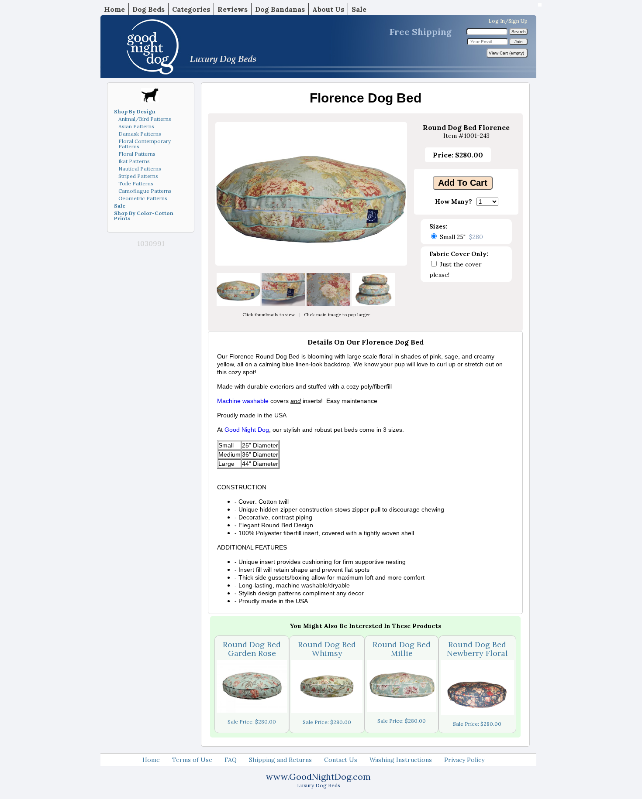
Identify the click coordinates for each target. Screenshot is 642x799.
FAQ (230, 760)
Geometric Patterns (142, 198)
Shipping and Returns (280, 760)
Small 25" (461, 237)
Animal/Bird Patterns (144, 119)
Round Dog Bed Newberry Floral (477, 648)
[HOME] (253, 46)
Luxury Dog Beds (318, 785)
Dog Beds (148, 9)
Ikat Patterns (134, 161)
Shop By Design (134, 111)
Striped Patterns (138, 176)
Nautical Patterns (139, 168)
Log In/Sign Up (508, 20)
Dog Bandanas (280, 9)
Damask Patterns (139, 133)
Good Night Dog (246, 429)
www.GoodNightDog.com (318, 776)
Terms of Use (192, 760)
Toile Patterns (135, 183)
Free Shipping (421, 31)
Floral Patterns (136, 153)
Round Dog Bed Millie (402, 648)
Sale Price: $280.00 (252, 721)
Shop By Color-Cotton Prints (143, 216)
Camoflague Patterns (145, 191)
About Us (328, 9)
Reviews (232, 9)
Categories (191, 9)
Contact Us (340, 760)
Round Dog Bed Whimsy (327, 648)
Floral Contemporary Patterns (144, 144)
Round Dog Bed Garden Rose (252, 648)
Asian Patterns (136, 126)
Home (114, 9)
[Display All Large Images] (311, 263)
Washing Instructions (400, 760)
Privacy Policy (464, 760)
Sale (359, 9)
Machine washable (243, 400)
